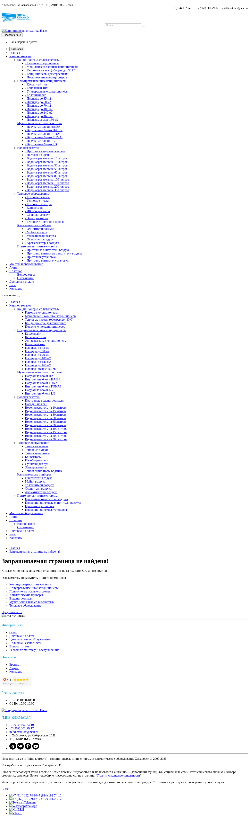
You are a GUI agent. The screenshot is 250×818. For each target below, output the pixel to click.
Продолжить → (12, 612)
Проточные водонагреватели (44, 400)
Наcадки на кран (36, 404)
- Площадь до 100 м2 (39, 109)
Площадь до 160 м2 (38, 365)
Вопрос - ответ (19, 646)
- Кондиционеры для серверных (46, 74)
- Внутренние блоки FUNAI (43, 137)
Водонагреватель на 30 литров (45, 414)
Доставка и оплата (21, 281)
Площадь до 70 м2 (37, 354)
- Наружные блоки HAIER (42, 126)
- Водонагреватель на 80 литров (46, 176)
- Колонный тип (35, 95)
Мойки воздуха (35, 481)
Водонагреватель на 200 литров (46, 435)
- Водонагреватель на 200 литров (47, 186)
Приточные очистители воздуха (46, 499)
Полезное (15, 271)
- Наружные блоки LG (40, 140)
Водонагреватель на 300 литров (46, 439)
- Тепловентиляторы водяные (44, 221)
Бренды (14, 664)
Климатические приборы (34, 225)
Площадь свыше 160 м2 (40, 368)
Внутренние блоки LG (40, 393)
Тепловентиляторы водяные (43, 471)
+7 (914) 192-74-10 (183, 8)
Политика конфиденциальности (118, 775)
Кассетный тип (35, 333)
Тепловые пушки (36, 449)
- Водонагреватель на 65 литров (46, 172)
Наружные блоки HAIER (42, 376)
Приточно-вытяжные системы (37, 246)
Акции (14, 267)
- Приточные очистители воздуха (47, 250)
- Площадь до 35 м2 (38, 98)
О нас (13, 632)
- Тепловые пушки (37, 200)
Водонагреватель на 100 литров (46, 428)
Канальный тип (35, 337)
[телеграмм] (12, 748)
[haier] (26, 710)
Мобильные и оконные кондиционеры (50, 316)
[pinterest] (28, 748)
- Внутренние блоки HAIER (43, 130)
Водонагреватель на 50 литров (45, 418)
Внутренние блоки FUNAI (43, 386)
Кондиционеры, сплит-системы (38, 59)
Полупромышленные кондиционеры (41, 81)
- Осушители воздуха (39, 239)
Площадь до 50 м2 (37, 351)
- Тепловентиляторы (38, 204)
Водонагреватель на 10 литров (45, 407)
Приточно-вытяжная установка (46, 509)
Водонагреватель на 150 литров (46, 432)
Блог (12, 285)
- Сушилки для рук (37, 214)
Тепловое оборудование (33, 193)
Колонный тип (35, 344)
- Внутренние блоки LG (41, 144)
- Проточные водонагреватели (45, 151)
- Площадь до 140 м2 (39, 112)
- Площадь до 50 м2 (38, 102)
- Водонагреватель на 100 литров (47, 179)
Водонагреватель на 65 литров (45, 421)
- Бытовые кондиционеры (42, 63)
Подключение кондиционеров (45, 326)
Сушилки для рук (36, 464)
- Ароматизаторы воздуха (42, 243)
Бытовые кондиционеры (41, 312)
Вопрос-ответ (26, 274)
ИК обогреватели (36, 460)
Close (5, 788)
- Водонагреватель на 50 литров (46, 169)
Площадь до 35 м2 (37, 347)
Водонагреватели (28, 147)
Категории (17, 49)
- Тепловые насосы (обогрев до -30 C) (50, 70)
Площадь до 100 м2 (38, 358)
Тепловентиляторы (37, 453)
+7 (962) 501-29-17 (207, 8)
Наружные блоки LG (39, 390)
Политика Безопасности (25, 643)
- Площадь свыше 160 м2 (41, 119)
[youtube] (35, 748)
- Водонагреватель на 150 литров (47, 183)
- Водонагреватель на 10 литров (46, 158)
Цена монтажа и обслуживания (30, 639)
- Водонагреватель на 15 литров (46, 162)
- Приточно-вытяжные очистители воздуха (53, 253)
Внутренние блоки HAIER (43, 379)
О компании (25, 278)
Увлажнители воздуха (39, 485)
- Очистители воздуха (39, 228)
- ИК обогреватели (37, 211)
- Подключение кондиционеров (46, 77)
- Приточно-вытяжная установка (47, 260)
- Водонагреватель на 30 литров (46, 165)
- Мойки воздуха (36, 232)
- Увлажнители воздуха (40, 235)
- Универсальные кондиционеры (46, 91)
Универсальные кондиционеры (46, 340)
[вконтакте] (20, 748)
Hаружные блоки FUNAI (42, 383)
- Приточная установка (40, 257)
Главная (14, 52)
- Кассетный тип (36, 84)
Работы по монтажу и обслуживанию (34, 650)
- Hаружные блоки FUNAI (42, 133)
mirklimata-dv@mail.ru (235, 8)
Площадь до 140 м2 (38, 361)
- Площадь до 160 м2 (39, 116)
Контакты (15, 288)
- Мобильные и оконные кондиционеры (51, 66)
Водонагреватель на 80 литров (45, 425)
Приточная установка (39, 506)
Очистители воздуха (38, 478)
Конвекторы (33, 456)
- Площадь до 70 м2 (38, 105)
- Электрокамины (36, 218)
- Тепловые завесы (37, 197)
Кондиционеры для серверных (45, 323)
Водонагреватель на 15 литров (45, 411)
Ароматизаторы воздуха (41, 492)
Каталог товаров (20, 56)
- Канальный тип (36, 88)
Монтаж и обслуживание (26, 264)
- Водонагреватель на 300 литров (47, 190)
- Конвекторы (34, 207)
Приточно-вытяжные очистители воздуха (53, 502)
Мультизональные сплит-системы (39, 123)
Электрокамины (36, 467)
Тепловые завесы (36, 446)
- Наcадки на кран (37, 154)
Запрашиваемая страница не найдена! (34, 551)
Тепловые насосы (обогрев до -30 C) (49, 319)
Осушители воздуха (38, 488)
